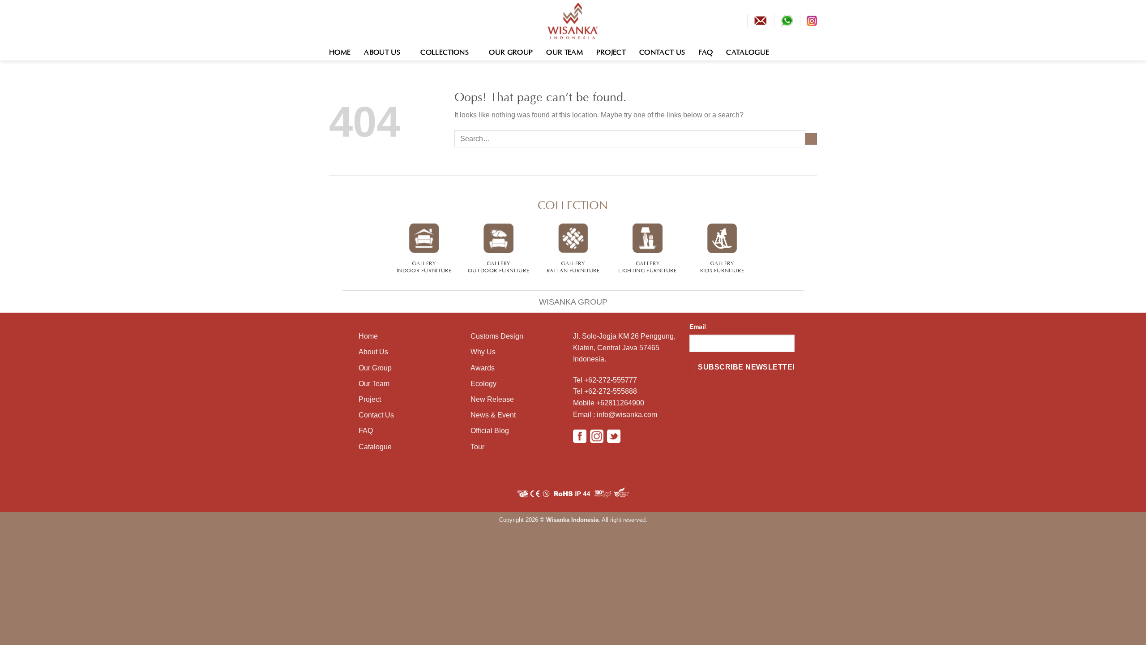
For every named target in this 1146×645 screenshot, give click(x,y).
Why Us (483, 352)
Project (611, 51)
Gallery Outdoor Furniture (498, 266)
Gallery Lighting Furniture (647, 266)
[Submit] (811, 139)
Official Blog (489, 430)
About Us (382, 51)
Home (340, 51)
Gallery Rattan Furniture (573, 266)
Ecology (483, 383)
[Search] (812, 50)
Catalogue (747, 51)
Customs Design (496, 336)
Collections (444, 51)
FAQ (705, 51)
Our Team (564, 51)
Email (697, 326)
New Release (492, 399)
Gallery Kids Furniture (722, 266)
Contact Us (662, 51)
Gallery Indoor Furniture (424, 266)
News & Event (493, 415)
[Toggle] (333, 296)
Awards (482, 368)
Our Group (511, 51)
